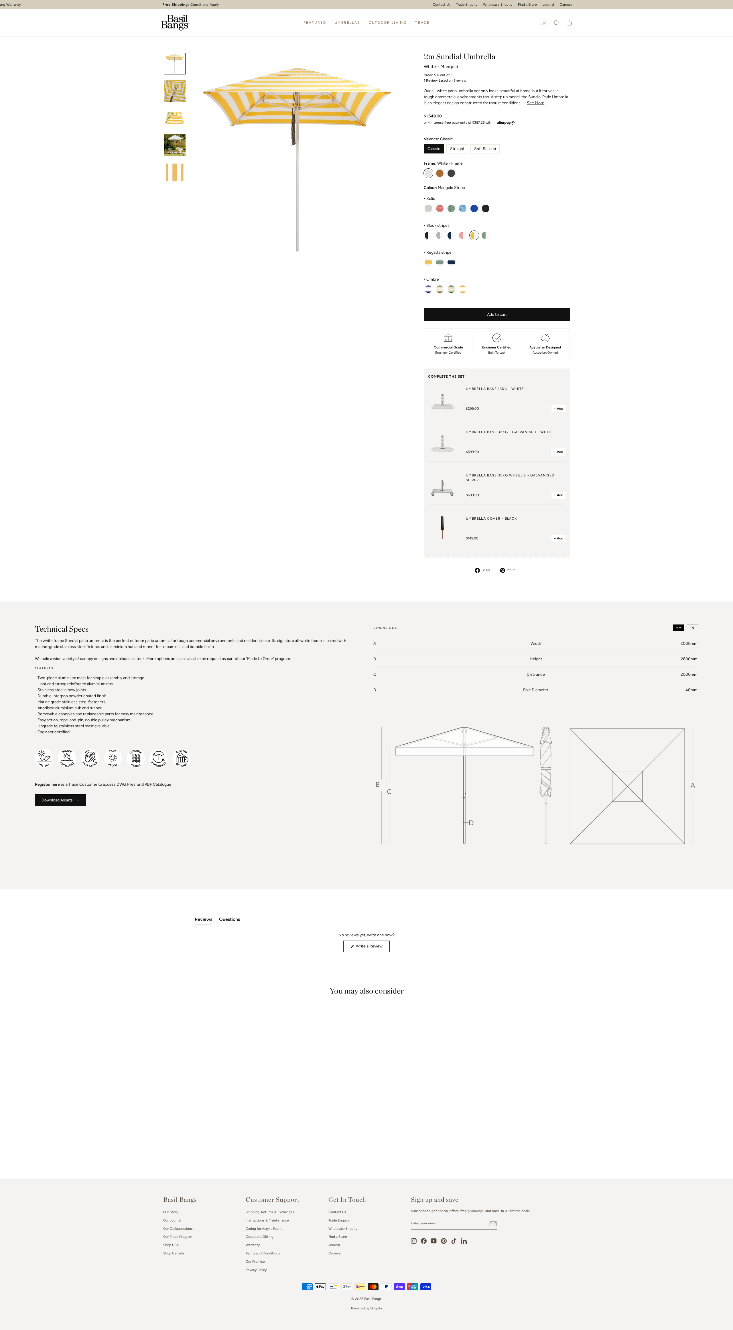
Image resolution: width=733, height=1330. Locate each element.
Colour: (444, 187)
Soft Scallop (485, 148)
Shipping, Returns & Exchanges (270, 1212)
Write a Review (372, 947)
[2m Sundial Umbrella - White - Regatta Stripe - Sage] (439, 262)
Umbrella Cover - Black (491, 519)
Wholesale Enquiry (497, 5)
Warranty (253, 1245)
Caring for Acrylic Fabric (264, 1229)
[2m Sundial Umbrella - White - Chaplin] (428, 235)
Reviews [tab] (203, 920)
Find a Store (527, 5)
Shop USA (171, 1245)
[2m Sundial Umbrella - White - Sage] (451, 208)
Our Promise (255, 1262)
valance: (438, 139)
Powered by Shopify (366, 1308)
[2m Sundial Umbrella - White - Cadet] (439, 235)
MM (678, 628)
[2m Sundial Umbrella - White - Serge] (451, 235)
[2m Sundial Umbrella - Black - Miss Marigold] (451, 173)
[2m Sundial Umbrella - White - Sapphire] (462, 208)
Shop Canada (173, 1253)
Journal (548, 5)
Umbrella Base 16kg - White (495, 389)
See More (535, 103)
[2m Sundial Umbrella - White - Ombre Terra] (439, 289)
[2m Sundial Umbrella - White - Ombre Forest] (451, 289)
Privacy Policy (256, 1270)
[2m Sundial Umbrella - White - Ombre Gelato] (462, 289)
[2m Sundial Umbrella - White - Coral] (439, 208)
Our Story (170, 1212)
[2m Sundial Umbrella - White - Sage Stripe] (485, 235)
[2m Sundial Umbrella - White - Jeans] (474, 208)
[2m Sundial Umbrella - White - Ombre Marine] (428, 289)
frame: (443, 163)
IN (692, 628)
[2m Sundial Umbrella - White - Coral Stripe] (462, 235)
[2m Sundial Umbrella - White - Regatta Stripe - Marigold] (428, 262)
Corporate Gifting (259, 1237)
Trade (422, 23)
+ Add (558, 409)
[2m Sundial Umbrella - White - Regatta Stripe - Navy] (451, 262)
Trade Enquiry (466, 5)
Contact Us (441, 5)
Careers (566, 5)
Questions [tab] (229, 920)
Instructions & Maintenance (267, 1220)
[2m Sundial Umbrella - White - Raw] (428, 208)
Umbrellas (347, 23)
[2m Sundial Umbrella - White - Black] (485, 208)
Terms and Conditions (263, 1253)
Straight (457, 148)
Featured (315, 23)
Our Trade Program (177, 1237)
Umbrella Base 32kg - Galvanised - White (509, 432)
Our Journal (172, 1220)
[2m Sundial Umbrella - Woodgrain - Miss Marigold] (439, 173)
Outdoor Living (388, 23)
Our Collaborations (178, 1229)
